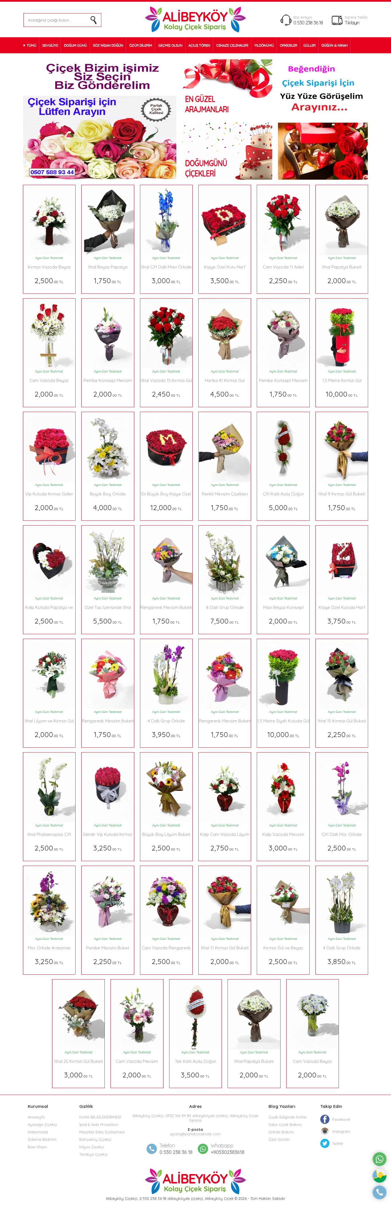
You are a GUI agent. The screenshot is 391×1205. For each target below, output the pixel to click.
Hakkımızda (38, 1132)
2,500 (49, 280)
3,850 (341, 961)
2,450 (166, 393)
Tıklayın (352, 22)
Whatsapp (222, 1145)
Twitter (337, 1143)
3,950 (166, 734)
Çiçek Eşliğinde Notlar (287, 1117)
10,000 (342, 393)
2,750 (224, 847)
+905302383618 (227, 1148)
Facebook (341, 1119)
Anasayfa (36, 1117)
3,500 (224, 280)
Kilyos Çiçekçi (91, 1147)
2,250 (283, 280)
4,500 (224, 393)
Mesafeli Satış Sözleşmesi (102, 1132)
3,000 (166, 280)
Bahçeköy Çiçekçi (95, 1139)
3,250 (107, 847)
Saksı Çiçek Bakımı (285, 1124)
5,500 (107, 620)
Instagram (341, 1131)
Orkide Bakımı (281, 1132)
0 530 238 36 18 (308, 22)
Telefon (167, 1145)
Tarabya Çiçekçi (93, 1154)
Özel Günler (279, 1139)
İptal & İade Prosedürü (99, 1124)
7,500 (224, 620)
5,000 (283, 507)
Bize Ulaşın (37, 1147)
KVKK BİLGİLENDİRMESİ (100, 1117)
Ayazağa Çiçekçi (42, 1124)
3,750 (341, 620)
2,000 (341, 280)
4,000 (107, 507)
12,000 (166, 507)
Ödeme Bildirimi (42, 1139)
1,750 (107, 280)
